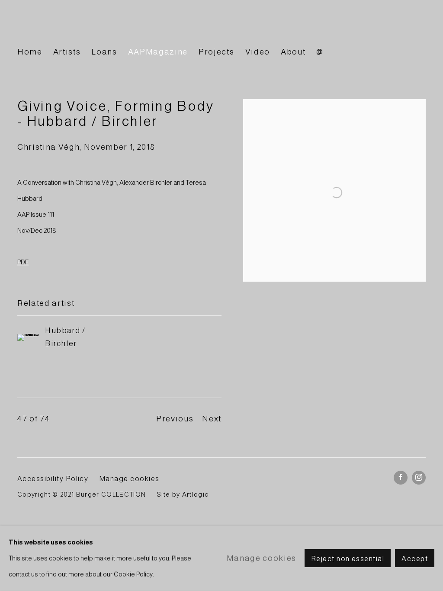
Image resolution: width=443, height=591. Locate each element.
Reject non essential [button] (347, 559)
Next (212, 418)
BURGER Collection (95, 27)
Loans (104, 51)
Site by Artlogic (183, 494)
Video (257, 51)
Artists (67, 51)
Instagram (419, 478)
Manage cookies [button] (129, 478)
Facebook (401, 478)
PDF (23, 262)
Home (29, 51)
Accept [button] (414, 559)
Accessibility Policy (52, 478)
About (293, 51)
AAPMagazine (158, 51)
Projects (216, 51)
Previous (174, 418)
